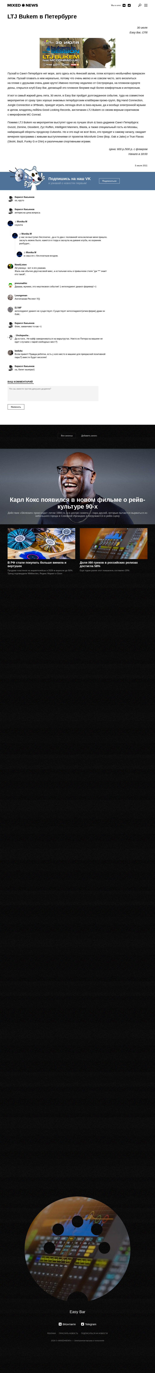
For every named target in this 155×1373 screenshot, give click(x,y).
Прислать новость (68, 1333)
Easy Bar (77, 1312)
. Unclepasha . (22, 335)
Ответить (19, 204)
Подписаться (109, 181)
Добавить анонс (89, 435)
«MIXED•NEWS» (64, 1341)
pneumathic (21, 283)
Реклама (51, 1333)
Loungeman (21, 295)
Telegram (129, 5)
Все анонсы (67, 435)
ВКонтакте (124, 5)
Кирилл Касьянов (24, 197)
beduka (18, 350)
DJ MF (18, 307)
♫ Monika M (21, 221)
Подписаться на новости (94, 1333)
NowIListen (21, 264)
